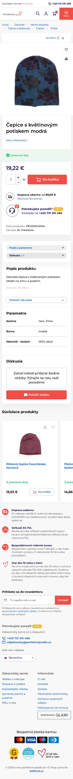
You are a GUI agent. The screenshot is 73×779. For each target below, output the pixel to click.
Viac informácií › (17, 140)
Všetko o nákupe (13, 679)
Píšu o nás (9, 702)
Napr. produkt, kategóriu (28, 34)
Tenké (53, 28)
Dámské (19, 24)
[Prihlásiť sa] (46, 14)
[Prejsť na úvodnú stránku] (12, 13)
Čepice (40, 28)
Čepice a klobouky (19, 28)
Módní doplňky (39, 24)
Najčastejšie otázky (15, 689)
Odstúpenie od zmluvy (53, 707)
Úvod (5, 24)
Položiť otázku (38, 395)
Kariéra (42, 689)
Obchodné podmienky (53, 693)
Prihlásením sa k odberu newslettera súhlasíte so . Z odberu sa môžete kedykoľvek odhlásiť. (31, 611)
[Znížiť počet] (18, 182)
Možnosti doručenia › (30, 198)
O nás (41, 679)
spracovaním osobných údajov (19, 611)
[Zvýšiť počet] (18, 177)
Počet (11, 179)
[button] (38, 14)
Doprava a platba (13, 684)
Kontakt (43, 684)
